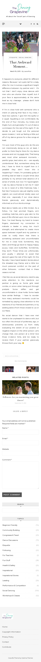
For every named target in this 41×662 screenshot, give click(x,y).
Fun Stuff (6, 560)
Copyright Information (11, 632)
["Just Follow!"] (7, 369)
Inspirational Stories (10, 575)
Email (5, 438)
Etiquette (13, 57)
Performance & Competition (14, 585)
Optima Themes (27, 658)
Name (5, 428)
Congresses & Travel (11, 535)
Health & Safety (9, 565)
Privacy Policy (7, 637)
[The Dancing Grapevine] (20, 9)
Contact (5, 642)
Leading (6, 580)
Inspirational (8, 570)
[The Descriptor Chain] (34, 369)
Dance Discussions (10, 540)
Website (5, 449)
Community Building (11, 530)
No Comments (20, 361)
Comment (7, 460)
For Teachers (8, 555)
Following (7, 550)
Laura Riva (27, 71)
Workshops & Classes (11, 596)
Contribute (6, 647)
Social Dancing (25, 57)
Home (4, 627)
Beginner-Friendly (10, 525)
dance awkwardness (11, 356)
